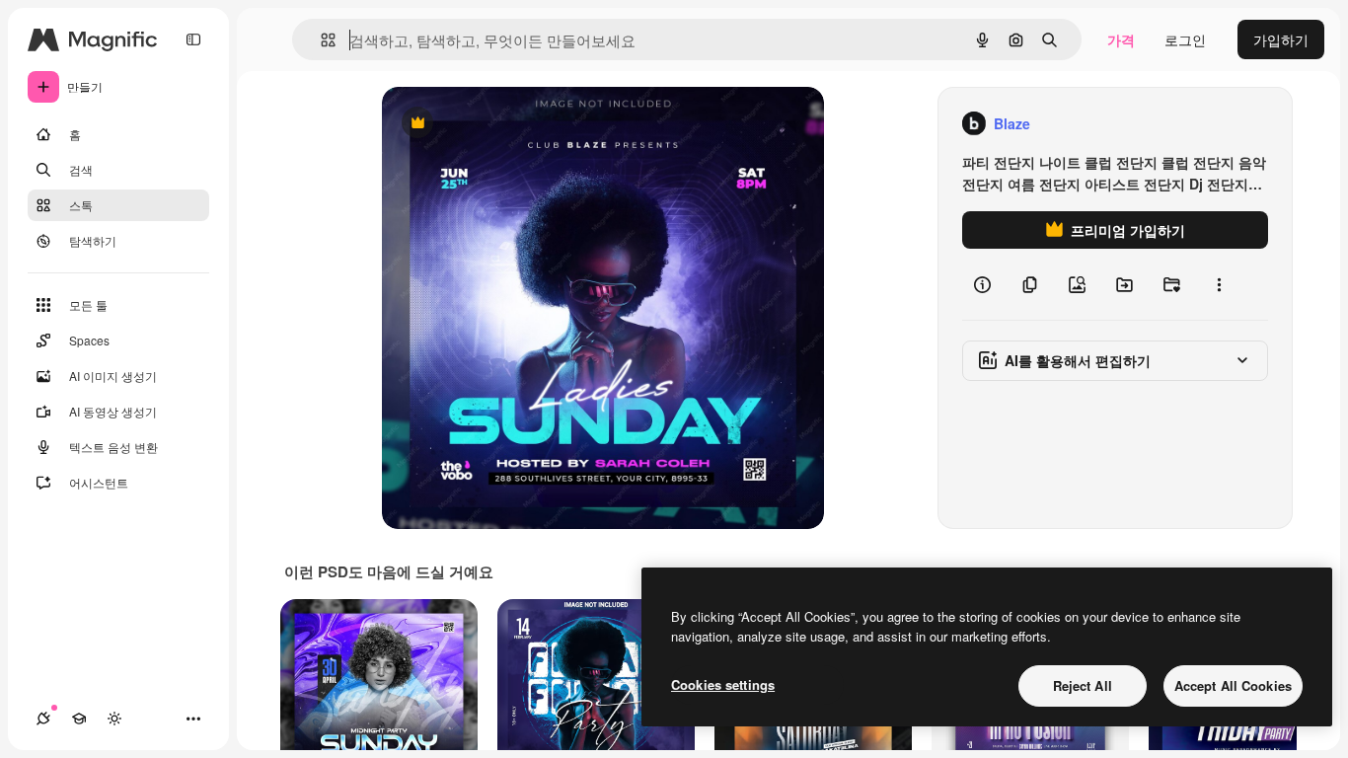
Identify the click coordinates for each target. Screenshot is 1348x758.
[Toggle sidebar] (193, 39)
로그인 (1185, 39)
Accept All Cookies (1233, 685)
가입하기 (1281, 39)
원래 (495, 124)
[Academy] (79, 718)
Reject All (1082, 685)
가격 (1121, 39)
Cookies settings (723, 684)
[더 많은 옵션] (1218, 284)
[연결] (43, 718)
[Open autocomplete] (320, 40)
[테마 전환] (114, 718)
